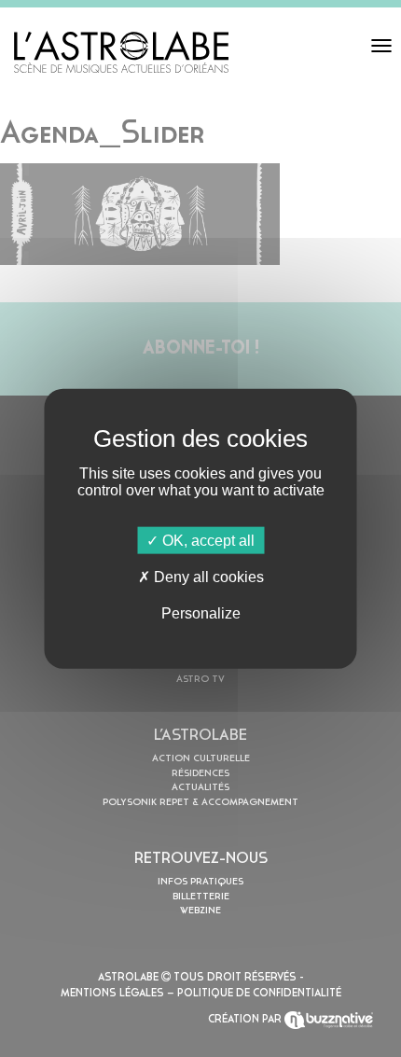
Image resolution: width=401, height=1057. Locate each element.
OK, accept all (207, 540)
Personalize (201, 613)
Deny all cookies (207, 576)
